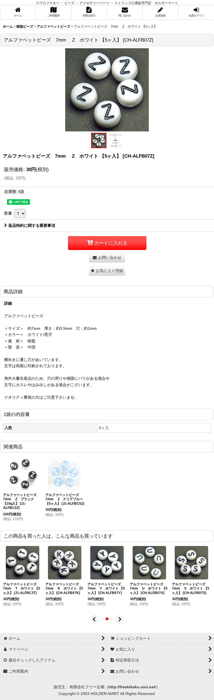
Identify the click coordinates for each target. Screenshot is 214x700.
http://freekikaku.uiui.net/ (132, 687)
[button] (98, 140)
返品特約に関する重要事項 (31, 225)
